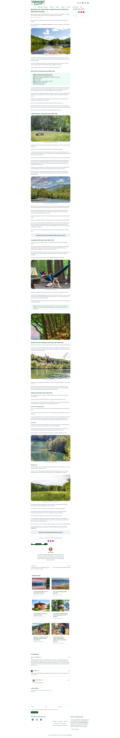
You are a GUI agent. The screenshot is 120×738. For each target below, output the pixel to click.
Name (32, 706)
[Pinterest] (88, 3)
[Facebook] (83, 3)
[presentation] (41, 583)
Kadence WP (69, 735)
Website (60, 706)
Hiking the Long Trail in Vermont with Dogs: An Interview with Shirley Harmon (41, 638)
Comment (33, 691)
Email (46, 706)
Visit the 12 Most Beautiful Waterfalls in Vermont (61, 566)
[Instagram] (85, 3)
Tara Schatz (33, 17)
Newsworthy (40, 7)
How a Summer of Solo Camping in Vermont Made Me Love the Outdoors (60, 615)
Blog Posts (55, 721)
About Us (64, 723)
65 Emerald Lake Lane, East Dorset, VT (44, 74)
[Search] (87, 16)
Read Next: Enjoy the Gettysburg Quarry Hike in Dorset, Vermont (50, 235)
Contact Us (56, 723)
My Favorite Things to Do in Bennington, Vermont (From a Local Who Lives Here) (40, 567)
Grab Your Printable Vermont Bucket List (60, 725)
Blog (81, 7)
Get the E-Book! (76, 7)
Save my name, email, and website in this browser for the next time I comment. (45, 709)
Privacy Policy (60, 721)
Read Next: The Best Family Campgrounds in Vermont (51, 532)
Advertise (65, 721)
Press (60, 723)
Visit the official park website (38, 83)
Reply (69, 657)
